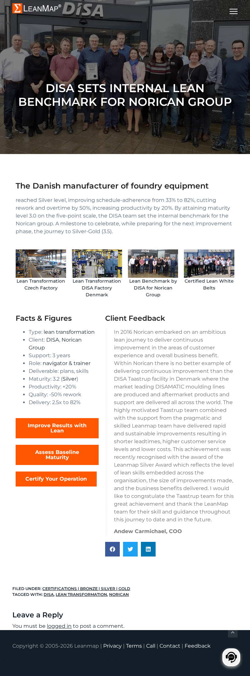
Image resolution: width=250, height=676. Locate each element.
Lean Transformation (81, 594)
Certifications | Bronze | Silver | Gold (86, 588)
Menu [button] (225, 11)
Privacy (112, 646)
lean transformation (69, 332)
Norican (119, 594)
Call (150, 646)
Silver (69, 379)
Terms (134, 646)
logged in (59, 626)
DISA (52, 340)
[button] (112, 549)
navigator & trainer (66, 363)
